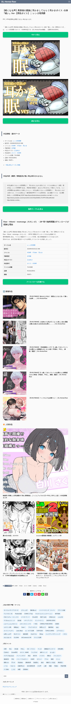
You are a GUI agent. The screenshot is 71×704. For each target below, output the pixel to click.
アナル (46, 659)
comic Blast (19, 630)
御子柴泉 (57, 613)
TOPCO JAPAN (49, 630)
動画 (52, 659)
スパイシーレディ (9, 630)
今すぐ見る (35, 35)
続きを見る (35, 121)
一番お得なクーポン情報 (12, 165)
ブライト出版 (61, 610)
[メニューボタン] (69, 1)
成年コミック (43, 652)
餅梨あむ (16, 627)
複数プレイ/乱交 (50, 662)
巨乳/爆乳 (60, 649)
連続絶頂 (6, 659)
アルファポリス (32, 627)
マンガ (39, 649)
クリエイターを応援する (35, 282)
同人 (10, 649)
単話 (29, 655)
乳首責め (20, 662)
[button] (24, 594)
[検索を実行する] (66, 676)
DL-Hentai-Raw (8, 2)
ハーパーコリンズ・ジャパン (47, 610)
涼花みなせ (52, 617)
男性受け (60, 662)
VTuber (19, 145)
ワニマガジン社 (8, 613)
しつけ (13, 669)
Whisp (41, 634)
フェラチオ (34, 652)
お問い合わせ (52, 698)
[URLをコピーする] (46, 594)
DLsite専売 (14, 652)
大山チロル (34, 634)
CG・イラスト (31, 649)
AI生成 (16, 649)
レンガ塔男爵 (17, 141)
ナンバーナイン (39, 620)
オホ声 (39, 666)
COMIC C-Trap (28, 613)
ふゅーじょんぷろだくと (10, 624)
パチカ (65, 634)
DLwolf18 (35, 617)
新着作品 (17, 698)
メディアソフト (28, 620)
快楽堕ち (36, 662)
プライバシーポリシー (41, 698)
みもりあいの (7, 637)
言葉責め (25, 669)
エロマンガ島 (7, 627)
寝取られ (6, 662)
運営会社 (23, 698)
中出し (22, 649)
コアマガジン (60, 630)
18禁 (5, 649)
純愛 (19, 669)
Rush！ (24, 627)
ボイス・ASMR (16, 153)
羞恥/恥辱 (28, 662)
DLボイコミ (17, 634)
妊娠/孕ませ (21, 666)
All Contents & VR (26, 637)
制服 (50, 666)
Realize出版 (18, 613)
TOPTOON (40, 630)
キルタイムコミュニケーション (43, 613)
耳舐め (56, 666)
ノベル (6, 666)
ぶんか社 (60, 617)
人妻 (45, 666)
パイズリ (42, 655)
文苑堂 (57, 624)
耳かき (25, 145)
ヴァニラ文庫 (37, 637)
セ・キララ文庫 (29, 630)
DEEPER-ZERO (50, 620)
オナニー (39, 659)
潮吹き (49, 655)
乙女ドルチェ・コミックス (11, 617)
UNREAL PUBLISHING (46, 624)
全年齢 (14, 148)
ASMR (14, 145)
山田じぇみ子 (7, 634)
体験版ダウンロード (49, 649)
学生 (13, 659)
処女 (42, 662)
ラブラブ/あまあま (9, 655)
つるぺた (12, 666)
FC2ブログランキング (10, 687)
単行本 (35, 655)
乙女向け (17, 150)
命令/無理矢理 (31, 666)
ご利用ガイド (31, 698)
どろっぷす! (24, 610)
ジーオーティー (25, 617)
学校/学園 (63, 666)
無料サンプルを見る (35, 209)
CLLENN (16, 637)
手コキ (13, 662)
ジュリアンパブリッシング (53, 634)
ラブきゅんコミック (9, 620)
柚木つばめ (43, 617)
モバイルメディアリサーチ (11, 610)
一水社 (35, 624)
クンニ (58, 659)
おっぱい (52, 652)
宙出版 (19, 620)
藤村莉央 (50, 627)
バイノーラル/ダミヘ (22, 659)
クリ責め (6, 669)
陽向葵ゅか (33, 610)
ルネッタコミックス (25, 624)
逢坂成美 (25, 634)
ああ (57, 627)
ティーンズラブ (21, 655)
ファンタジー (57, 655)
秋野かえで (43, 627)
